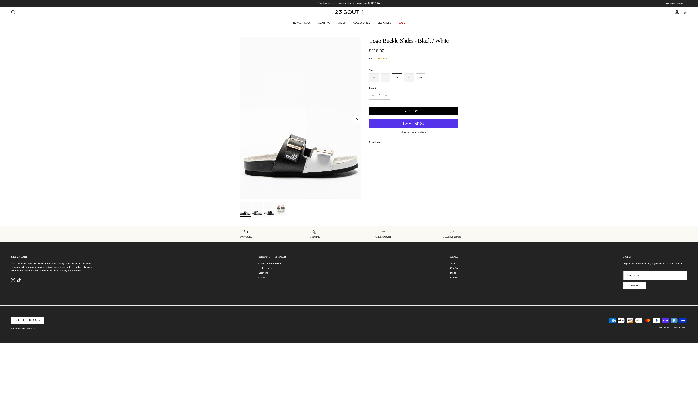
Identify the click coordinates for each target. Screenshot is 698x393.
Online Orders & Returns (270, 263)
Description (375, 142)
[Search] (13, 12)
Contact (262, 277)
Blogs (453, 273)
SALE (402, 22)
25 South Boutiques (26, 329)
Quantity (373, 88)
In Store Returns (266, 268)
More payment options (413, 131)
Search (453, 263)
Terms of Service (680, 327)
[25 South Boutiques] (349, 12)
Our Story (455, 268)
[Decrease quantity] (372, 95)
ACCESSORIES (361, 22)
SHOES (341, 22)
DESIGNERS (385, 22)
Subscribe (634, 285)
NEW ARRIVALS (302, 22)
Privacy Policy (663, 327)
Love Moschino (380, 58)
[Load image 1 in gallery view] (300, 118)
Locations (263, 273)
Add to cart (413, 111)
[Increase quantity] (387, 95)
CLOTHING (324, 22)
